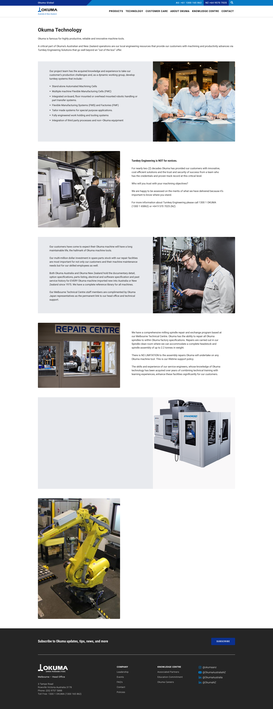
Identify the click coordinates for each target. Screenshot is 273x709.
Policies (121, 692)
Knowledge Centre (169, 667)
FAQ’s (120, 682)
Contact (121, 687)
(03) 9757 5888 (54, 690)
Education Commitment (170, 677)
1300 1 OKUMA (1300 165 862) (65, 694)
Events (120, 677)
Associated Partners (168, 672)
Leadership (123, 672)
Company (122, 667)
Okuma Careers (166, 682)
